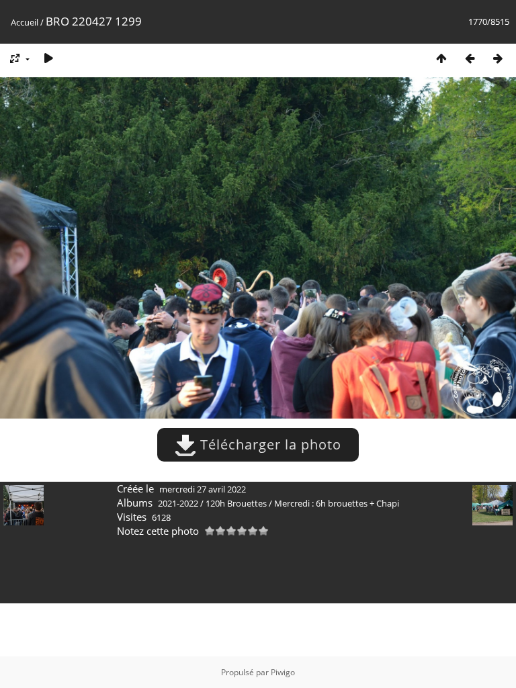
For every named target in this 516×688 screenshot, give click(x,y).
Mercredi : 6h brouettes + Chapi (336, 503)
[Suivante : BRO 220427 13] (498, 58)
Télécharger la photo (268, 444)
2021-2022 (178, 503)
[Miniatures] (441, 58)
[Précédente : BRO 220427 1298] (470, 58)
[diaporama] (48, 58)
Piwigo (283, 672)
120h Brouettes (236, 503)
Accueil (24, 22)
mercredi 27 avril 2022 (202, 489)
